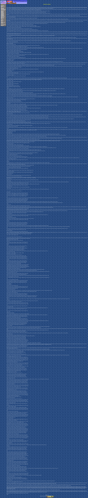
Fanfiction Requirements (3, 9)
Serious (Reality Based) (3, 22)
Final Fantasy (2, 12)
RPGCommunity (2, 17)
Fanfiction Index (2, 8)
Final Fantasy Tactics (3, 16)
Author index (2, 23)
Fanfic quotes (2, 25)
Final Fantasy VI (2, 14)
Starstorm (2, 6)
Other (1, 18)
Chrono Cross (2, 11)
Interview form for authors (3, 24)
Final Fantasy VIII (2, 15)
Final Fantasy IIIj (2, 13)
